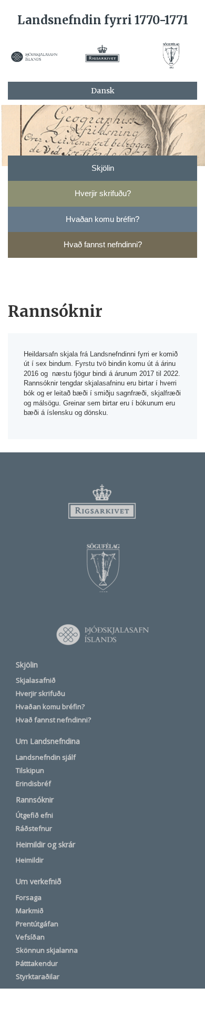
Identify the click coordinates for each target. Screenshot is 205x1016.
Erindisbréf (33, 783)
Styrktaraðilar (37, 976)
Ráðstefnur (34, 828)
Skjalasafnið (36, 680)
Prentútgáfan (37, 923)
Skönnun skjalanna (47, 950)
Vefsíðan (30, 937)
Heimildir (30, 860)
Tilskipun (30, 770)
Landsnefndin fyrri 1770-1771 (102, 20)
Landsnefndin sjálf (46, 757)
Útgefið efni (34, 815)
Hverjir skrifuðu (40, 693)
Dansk (103, 90)
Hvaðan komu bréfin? (50, 706)
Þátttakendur (37, 963)
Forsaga (29, 897)
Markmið (30, 910)
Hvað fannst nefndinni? (53, 719)
